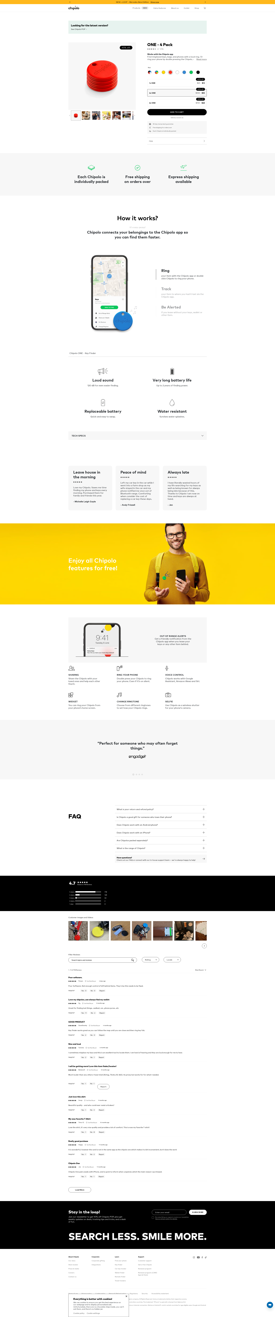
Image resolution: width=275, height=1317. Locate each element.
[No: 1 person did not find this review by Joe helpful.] (92, 1176)
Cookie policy (78, 1313)
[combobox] (199, 970)
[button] (132, 76)
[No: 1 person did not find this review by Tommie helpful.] (92, 1057)
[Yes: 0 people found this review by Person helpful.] (84, 990)
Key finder (118, 1265)
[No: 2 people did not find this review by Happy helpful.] (92, 1154)
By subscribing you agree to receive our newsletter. (172, 1218)
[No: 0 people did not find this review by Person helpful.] (92, 990)
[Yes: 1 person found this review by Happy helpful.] (83, 1154)
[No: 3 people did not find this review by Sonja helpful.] (92, 1109)
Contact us (72, 1277)
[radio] (149, 72)
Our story (71, 1261)
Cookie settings (93, 1313)
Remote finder (120, 1277)
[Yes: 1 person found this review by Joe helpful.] (83, 1176)
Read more (201, 59)
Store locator (73, 1265)
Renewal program (144, 1269)
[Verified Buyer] (91, 981)
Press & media (73, 1269)
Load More (79, 1190)
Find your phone (121, 1261)
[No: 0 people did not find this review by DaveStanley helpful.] (92, 1035)
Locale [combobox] (169, 959)
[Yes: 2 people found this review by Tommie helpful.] (83, 1057)
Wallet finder (120, 1273)
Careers (71, 1273)
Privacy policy (87, 1293)
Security (145, 1293)
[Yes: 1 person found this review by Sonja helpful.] (83, 1109)
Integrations (96, 1265)
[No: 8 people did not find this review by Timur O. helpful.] (92, 1132)
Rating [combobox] (148, 959)
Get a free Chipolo (145, 1265)
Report (102, 991)
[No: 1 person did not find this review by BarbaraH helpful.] (92, 1083)
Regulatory (134, 1293)
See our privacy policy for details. (166, 1219)
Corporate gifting (98, 1261)
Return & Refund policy (117, 1293)
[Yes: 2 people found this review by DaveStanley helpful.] (83, 1035)
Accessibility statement (160, 1293)
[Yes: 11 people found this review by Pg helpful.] (84, 1012)
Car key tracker (120, 1269)
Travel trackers (120, 1281)
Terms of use (73, 1293)
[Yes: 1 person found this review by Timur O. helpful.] (83, 1132)
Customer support (144, 1261)
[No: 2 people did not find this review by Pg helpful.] (93, 1012)
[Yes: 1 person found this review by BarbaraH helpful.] (83, 1083)
